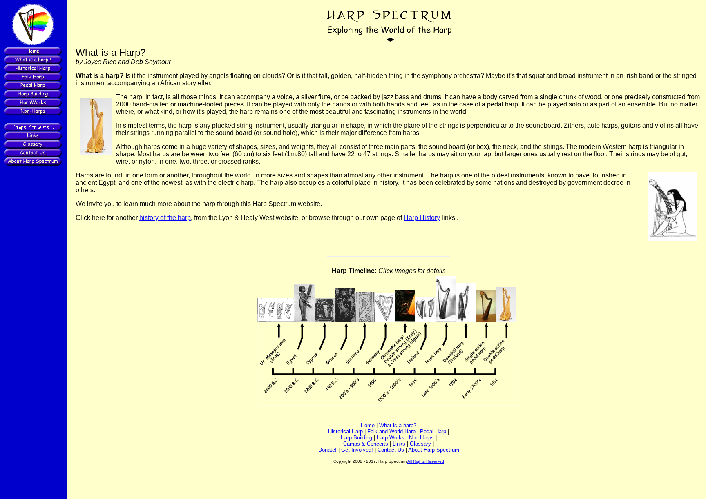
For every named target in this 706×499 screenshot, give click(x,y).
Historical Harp (345, 431)
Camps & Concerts (365, 444)
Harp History (422, 217)
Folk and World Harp (391, 431)
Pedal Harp (433, 431)
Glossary (420, 444)
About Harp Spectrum (433, 450)
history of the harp (165, 217)
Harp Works (390, 438)
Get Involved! (357, 450)
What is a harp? (397, 425)
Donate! (327, 450)
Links (399, 444)
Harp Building (356, 438)
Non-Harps (421, 438)
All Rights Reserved (425, 461)
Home (368, 425)
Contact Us (391, 450)
